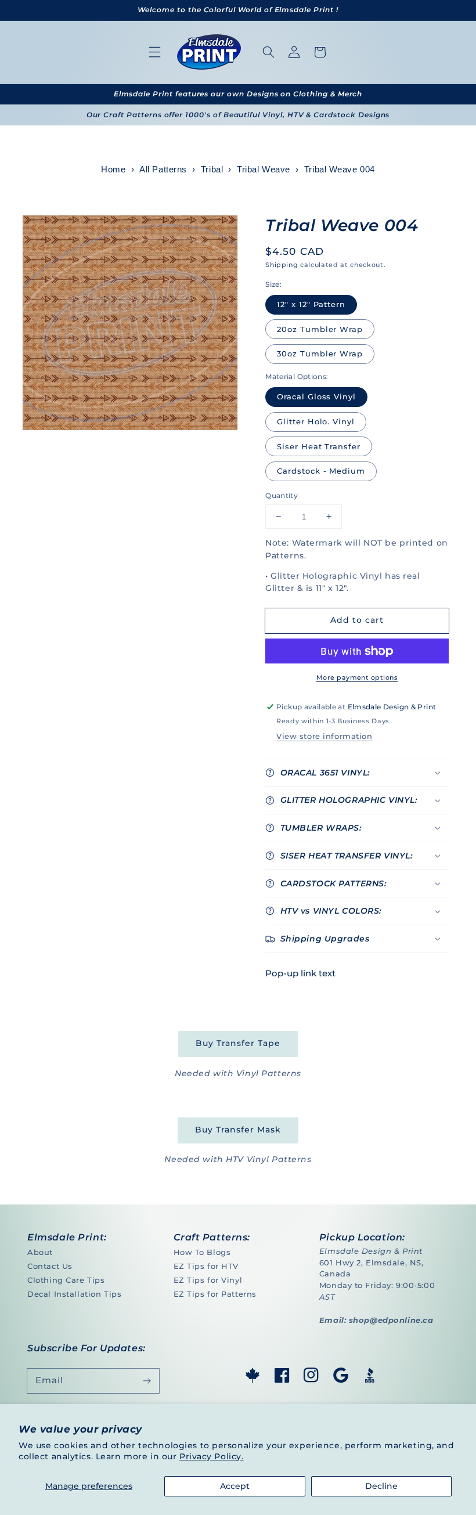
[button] (155, 52)
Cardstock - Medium (321, 470)
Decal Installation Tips (74, 1293)
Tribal (212, 169)
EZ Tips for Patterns (215, 1293)
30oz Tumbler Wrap (320, 353)
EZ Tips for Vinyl (208, 1280)
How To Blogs (202, 1252)
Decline (381, 1486)
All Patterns (163, 169)
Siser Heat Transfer (318, 446)
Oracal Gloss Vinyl (316, 396)
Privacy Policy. (211, 1456)
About (40, 1252)
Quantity (281, 495)
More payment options (357, 677)
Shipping (281, 265)
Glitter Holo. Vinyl (316, 421)
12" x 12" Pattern (311, 304)
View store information (324, 736)
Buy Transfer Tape (238, 1043)
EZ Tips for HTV (206, 1266)
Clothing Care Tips (65, 1280)
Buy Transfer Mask (237, 1129)
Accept (235, 1486)
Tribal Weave (263, 169)
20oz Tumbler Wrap (320, 329)
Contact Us (50, 1266)
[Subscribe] (147, 1381)
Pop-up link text (300, 973)
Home (113, 169)
